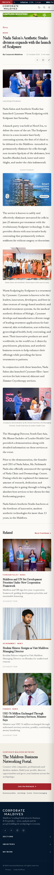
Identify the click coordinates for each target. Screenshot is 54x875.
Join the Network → (27, 786)
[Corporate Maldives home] (10, 7)
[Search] (44, 7)
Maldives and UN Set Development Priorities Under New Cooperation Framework (22, 582)
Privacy (8, 869)
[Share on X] (37, 60)
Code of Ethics (19, 869)
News (5, 27)
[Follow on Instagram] (17, 830)
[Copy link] (49, 60)
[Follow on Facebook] (5, 830)
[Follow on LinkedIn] (23, 830)
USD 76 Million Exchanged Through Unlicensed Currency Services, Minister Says (24, 717)
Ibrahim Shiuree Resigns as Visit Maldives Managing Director (25, 649)
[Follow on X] (11, 830)
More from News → (43, 533)
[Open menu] (49, 7)
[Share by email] (43, 60)
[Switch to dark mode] (39, 7)
